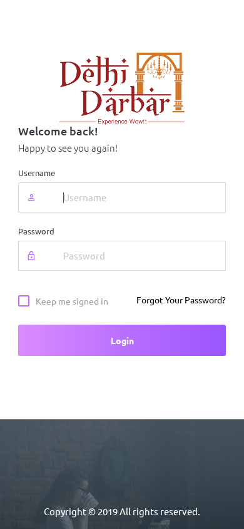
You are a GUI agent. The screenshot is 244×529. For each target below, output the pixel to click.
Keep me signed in (72, 301)
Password (36, 232)
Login (122, 341)
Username (36, 173)
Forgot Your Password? (181, 300)
